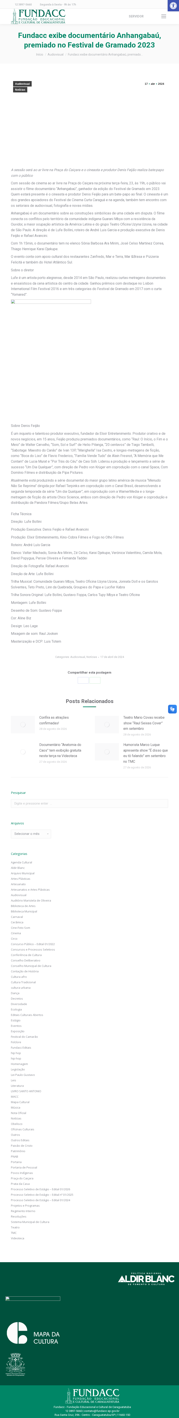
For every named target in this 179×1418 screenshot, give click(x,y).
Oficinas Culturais (22, 1129)
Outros (15, 1135)
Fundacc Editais (21, 1047)
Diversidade (19, 1004)
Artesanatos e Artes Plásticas (30, 890)
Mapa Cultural (20, 1102)
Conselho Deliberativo (25, 960)
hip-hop (16, 1058)
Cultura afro (19, 977)
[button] (173, 5)
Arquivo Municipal (22, 873)
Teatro (15, 1227)
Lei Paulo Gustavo (23, 1075)
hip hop (16, 1053)
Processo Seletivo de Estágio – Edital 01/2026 (40, 1189)
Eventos (16, 1026)
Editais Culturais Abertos (27, 1015)
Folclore (16, 1042)
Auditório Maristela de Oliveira (31, 900)
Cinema (16, 933)
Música (15, 1107)
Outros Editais (20, 1140)
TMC (14, 1233)
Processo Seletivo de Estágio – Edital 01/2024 (40, 1200)
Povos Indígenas (22, 1173)
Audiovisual (22, 83)
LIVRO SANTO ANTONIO (26, 1091)
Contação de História (25, 971)
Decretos (17, 998)
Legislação (18, 1069)
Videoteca (17, 1238)
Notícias (20, 89)
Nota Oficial (18, 1113)
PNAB (14, 1156)
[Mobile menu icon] (163, 16)
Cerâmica (17, 922)
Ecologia (16, 1009)
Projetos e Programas (25, 1205)
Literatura (17, 1086)
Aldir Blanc (18, 868)
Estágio (16, 1020)
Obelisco (16, 1124)
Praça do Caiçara (22, 1178)
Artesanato (18, 884)
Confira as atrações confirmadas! (54, 720)
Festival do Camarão (24, 1037)
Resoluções (18, 1216)
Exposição (17, 1031)
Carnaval (17, 917)
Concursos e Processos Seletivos (33, 949)
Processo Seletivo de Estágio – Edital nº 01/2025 (42, 1195)
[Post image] (23, 724)
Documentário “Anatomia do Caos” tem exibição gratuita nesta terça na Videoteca (60, 750)
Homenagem (19, 1064)
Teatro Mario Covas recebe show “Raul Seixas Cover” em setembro (144, 723)
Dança (15, 993)
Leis (13, 1080)
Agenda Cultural (21, 862)
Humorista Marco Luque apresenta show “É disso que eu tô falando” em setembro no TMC (145, 753)
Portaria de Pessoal (24, 1167)
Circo (14, 939)
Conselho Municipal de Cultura (31, 966)
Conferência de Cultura (26, 955)
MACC (15, 1097)
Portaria (16, 1162)
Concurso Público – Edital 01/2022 (33, 944)
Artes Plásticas (20, 879)
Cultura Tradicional (23, 982)
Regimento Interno (23, 1211)
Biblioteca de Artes (23, 906)
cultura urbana (21, 988)
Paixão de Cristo (22, 1146)
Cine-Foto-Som (20, 928)
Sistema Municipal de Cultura (30, 1222)
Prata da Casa (20, 1184)
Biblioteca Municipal (24, 911)
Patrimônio (18, 1151)
